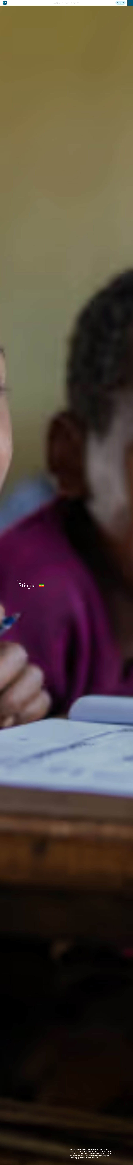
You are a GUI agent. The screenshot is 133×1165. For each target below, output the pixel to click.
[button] (130, 3)
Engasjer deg (75, 3)
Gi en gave (120, 2)
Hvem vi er (56, 3)
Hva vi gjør (65, 3)
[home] (5, 3)
